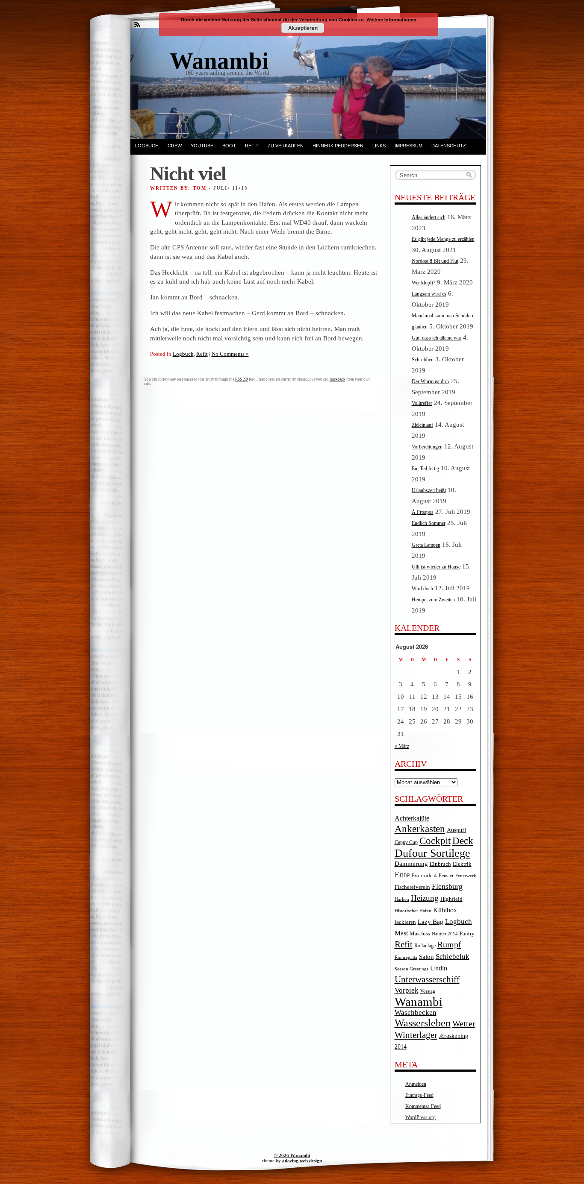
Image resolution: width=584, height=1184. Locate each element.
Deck (462, 840)
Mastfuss (420, 933)
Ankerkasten (420, 828)
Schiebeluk (452, 956)
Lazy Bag (430, 921)
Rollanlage (425, 946)
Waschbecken (416, 1012)
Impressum (408, 145)
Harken (402, 899)
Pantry (467, 934)
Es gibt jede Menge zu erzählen (443, 239)
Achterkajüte (412, 818)
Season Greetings (411, 969)
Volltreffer (422, 403)
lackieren (405, 922)
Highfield (451, 899)
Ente (402, 874)
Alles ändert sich (428, 217)
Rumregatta (406, 957)
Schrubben (423, 360)
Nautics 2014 (445, 934)
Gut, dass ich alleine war (436, 338)
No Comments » (230, 354)
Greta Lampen (426, 545)
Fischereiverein (412, 887)
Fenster (446, 876)
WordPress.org (420, 1117)
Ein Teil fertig (425, 469)
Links (379, 145)
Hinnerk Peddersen (338, 145)
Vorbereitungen (427, 447)
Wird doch (422, 589)
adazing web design (302, 1160)
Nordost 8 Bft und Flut (435, 261)
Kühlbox (445, 910)
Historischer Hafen (413, 911)
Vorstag (427, 991)
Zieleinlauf (422, 425)
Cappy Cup (406, 842)
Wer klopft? (423, 283)
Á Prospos (423, 512)
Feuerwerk (465, 875)
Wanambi (418, 1001)
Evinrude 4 (424, 875)
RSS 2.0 (241, 379)
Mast (401, 933)
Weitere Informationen (391, 19)
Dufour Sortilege (432, 853)
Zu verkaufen (286, 145)
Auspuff (456, 830)
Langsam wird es (429, 294)
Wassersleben (423, 1023)
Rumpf (449, 944)
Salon (426, 956)
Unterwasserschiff (427, 979)
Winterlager (416, 1035)
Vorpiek (407, 990)
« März (402, 746)
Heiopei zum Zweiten (433, 600)
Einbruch (440, 864)
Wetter (463, 1023)
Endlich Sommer (428, 523)
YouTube (202, 145)
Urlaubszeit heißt (429, 490)
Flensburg (447, 886)
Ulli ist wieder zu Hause (436, 567)
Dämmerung (411, 863)
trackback (337, 379)
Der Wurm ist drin (430, 381)
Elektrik (462, 864)
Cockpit (435, 840)
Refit (252, 145)
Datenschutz (448, 145)
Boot (229, 145)
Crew (175, 145)
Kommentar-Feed (423, 1106)
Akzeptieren (303, 28)
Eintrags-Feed (419, 1095)
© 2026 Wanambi (292, 1155)
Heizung (425, 898)
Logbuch (147, 145)
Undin (438, 968)
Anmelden (415, 1084)
